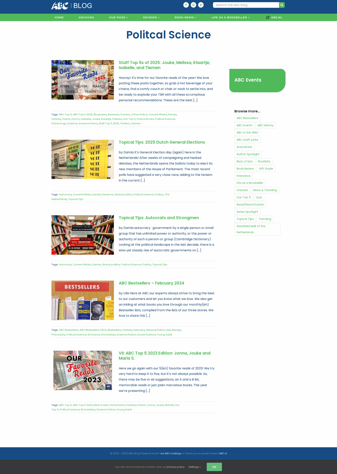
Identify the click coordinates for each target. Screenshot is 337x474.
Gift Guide (266, 169)
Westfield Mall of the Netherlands (251, 229)
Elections (107, 194)
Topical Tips (75, 199)
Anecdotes (244, 147)
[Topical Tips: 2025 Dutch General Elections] (82, 159)
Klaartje (106, 119)
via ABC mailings (170, 453)
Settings (194, 467)
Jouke (96, 119)
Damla (96, 194)
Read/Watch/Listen (250, 204)
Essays (172, 114)
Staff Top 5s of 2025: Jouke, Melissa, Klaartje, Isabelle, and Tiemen (164, 65)
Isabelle (86, 119)
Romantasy (108, 334)
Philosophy (58, 334)
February (139, 330)
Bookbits (264, 161)
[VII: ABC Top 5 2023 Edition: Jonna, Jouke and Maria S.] (82, 370)
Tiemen (136, 123)
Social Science (146, 334)
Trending (265, 219)
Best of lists (245, 161)
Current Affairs (158, 114)
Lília (168, 330)
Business (113, 114)
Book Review (245, 169)
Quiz (259, 197)
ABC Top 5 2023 (83, 405)
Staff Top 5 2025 (109, 123)
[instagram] (193, 5)
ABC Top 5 (65, 114)
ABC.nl (223, 453)
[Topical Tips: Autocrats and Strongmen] (82, 235)
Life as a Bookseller (250, 183)
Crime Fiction (139, 114)
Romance (94, 334)
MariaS (169, 405)
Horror (76, 119)
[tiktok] (201, 5)
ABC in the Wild (247, 132)
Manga (176, 330)
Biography (100, 114)
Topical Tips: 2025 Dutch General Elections (162, 142)
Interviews (244, 176)
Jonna (151, 405)
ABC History (265, 125)
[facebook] (186, 5)
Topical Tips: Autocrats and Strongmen (159, 218)
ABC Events (247, 80)
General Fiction (155, 330)
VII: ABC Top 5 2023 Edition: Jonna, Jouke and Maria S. (164, 355)
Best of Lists (101, 405)
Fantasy (56, 119)
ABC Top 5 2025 (83, 114)
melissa (117, 119)
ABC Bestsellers (69, 330)
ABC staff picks (247, 140)
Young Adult (164, 334)
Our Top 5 (129, 119)
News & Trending (265, 190)
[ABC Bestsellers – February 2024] (82, 300)
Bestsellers (114, 330)
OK (214, 467)
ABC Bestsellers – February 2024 (151, 283)
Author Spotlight (248, 154)
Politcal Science (165, 119)
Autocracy (65, 194)
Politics (159, 194)
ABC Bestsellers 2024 (93, 330)
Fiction (66, 119)
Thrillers (125, 123)
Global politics (123, 194)
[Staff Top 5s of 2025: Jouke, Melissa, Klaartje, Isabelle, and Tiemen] (82, 80)
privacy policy (175, 467)
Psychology (58, 123)
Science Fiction (88, 123)
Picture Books (145, 119)
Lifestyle (242, 190)
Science (72, 123)
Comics (125, 114)
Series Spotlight (247, 212)
